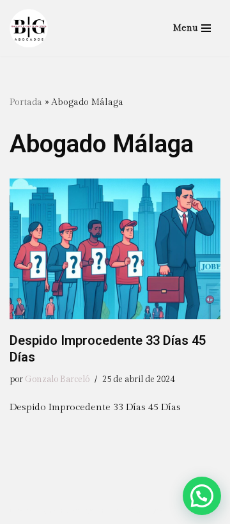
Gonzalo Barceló (57, 379)
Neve (21, 510)
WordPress (147, 510)
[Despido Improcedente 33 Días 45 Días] (115, 249)
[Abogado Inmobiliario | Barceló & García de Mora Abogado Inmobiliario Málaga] (29, 28)
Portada (26, 102)
